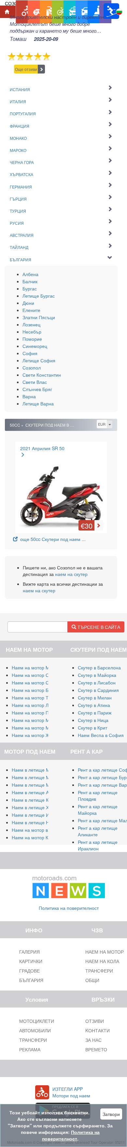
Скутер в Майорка (97, 675)
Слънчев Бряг (37, 389)
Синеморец (34, 346)
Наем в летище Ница (34, 822)
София (29, 353)
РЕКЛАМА (29, 1049)
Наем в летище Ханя (34, 807)
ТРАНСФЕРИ (33, 1040)
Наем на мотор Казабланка (41, 837)
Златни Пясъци (38, 317)
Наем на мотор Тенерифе (40, 697)
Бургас (29, 288)
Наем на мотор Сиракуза (38, 682)
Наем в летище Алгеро (36, 792)
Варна (29, 396)
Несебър (31, 331)
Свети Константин (41, 374)
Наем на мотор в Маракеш (40, 830)
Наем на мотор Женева (37, 735)
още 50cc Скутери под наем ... (52, 539)
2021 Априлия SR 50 (42, 448)
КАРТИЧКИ (30, 961)
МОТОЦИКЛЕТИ (36, 1021)
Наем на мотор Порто (35, 712)
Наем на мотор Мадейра (38, 720)
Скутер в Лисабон (97, 682)
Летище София (38, 360)
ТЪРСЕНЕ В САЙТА (98, 627)
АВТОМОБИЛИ (35, 1030)
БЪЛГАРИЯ (31, 980)
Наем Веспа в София (101, 735)
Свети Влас (34, 382)
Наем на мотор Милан (36, 667)
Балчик (29, 281)
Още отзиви (26, 69)
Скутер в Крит (92, 727)
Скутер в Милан (95, 697)
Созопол (31, 367)
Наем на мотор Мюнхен (37, 727)
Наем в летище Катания (38, 799)
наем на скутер (71, 574)
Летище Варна (38, 403)
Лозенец (31, 324)
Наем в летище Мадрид (37, 784)
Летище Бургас (38, 295)
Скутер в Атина (94, 705)
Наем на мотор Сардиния (39, 675)
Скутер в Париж (94, 712)
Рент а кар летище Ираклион (98, 845)
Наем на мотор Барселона (40, 690)
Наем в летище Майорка (38, 769)
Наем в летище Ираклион (39, 814)
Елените (31, 310)
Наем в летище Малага (37, 777)
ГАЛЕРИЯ (29, 951)
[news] (69, 885)
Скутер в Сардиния (98, 690)
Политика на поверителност (69, 908)
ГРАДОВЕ (29, 970)
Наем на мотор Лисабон (38, 705)
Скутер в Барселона (99, 667)
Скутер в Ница (93, 720)
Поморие (32, 339)
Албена (30, 274)
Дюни (28, 303)
